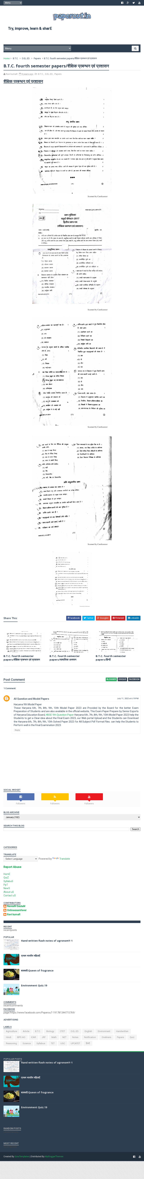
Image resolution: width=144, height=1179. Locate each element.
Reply (17, 730)
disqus (122, 679)
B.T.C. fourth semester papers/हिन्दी (111, 657)
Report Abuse (12, 867)
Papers (37, 58)
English (88, 1031)
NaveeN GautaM (16, 906)
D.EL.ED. (26, 58)
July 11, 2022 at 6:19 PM (128, 698)
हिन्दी (88, 1043)
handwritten (122, 1031)
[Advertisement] (72, 39)
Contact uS (10, 895)
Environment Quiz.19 (34, 985)
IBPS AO (21, 1037)
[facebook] (122, 3)
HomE (7, 874)
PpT (6, 884)
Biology (50, 1031)
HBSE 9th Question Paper (60, 714)
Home (7, 58)
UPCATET (75, 1043)
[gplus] (128, 3)
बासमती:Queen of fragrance (37, 970)
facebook (134, 679)
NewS (7, 888)
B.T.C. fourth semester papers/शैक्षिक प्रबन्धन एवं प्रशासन (22, 657)
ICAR (33, 1037)
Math (54, 1037)
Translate (64, 858)
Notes (75, 1037)
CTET (62, 1031)
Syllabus (41, 1043)
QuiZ (6, 877)
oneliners (106, 1037)
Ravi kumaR (13, 914)
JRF (44, 1037)
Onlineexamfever (17, 910)
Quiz (132, 1037)
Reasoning (11, 1043)
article (26, 1031)
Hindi (8, 1037)
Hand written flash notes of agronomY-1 (47, 940)
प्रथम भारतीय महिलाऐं (30, 955)
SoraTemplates (22, 1156)
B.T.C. (15, 58)
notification (90, 1037)
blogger (111, 679)
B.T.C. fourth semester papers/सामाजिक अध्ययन (65, 657)
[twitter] (134, 3)
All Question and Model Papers (31, 698)
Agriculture (11, 1031)
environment (104, 1031)
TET (53, 1043)
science (27, 1043)
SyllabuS (8, 881)
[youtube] (139, 3)
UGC (62, 1043)
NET (64, 1037)
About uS (9, 892)
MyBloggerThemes (54, 1156)
